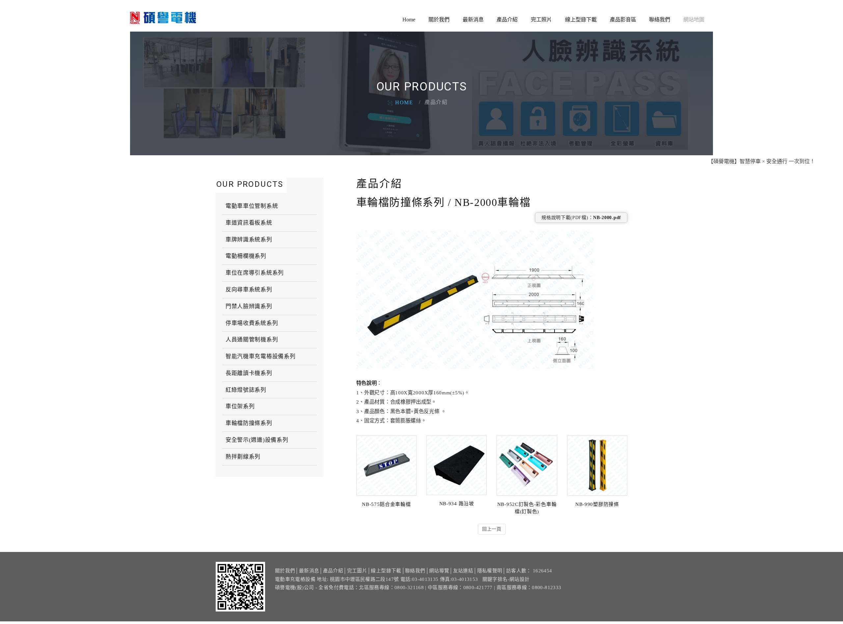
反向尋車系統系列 (249, 290)
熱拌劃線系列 (243, 457)
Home (408, 19)
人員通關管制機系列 (252, 340)
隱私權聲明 (490, 570)
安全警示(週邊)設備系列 (257, 440)
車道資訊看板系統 (249, 223)
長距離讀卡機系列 (249, 373)
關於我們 (438, 19)
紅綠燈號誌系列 (246, 390)
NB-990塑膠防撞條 (597, 504)
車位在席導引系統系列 (255, 273)
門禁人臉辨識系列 (249, 306)
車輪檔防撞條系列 (249, 423)
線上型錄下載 (581, 19)
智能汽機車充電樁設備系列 (260, 356)
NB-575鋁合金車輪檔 (386, 504)
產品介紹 (507, 19)
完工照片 (541, 19)
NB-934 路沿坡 (456, 503)
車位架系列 (240, 406)
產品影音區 (623, 19)
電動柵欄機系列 (246, 256)
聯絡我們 (659, 19)
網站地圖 (693, 19)
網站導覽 (439, 570)
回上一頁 (492, 529)
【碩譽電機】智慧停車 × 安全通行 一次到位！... (744, 161)
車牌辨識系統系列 (249, 240)
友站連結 (463, 570)
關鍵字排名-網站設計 (506, 579)
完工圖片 (357, 570)
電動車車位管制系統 (252, 206)
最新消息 (473, 19)
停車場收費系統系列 (252, 323)
